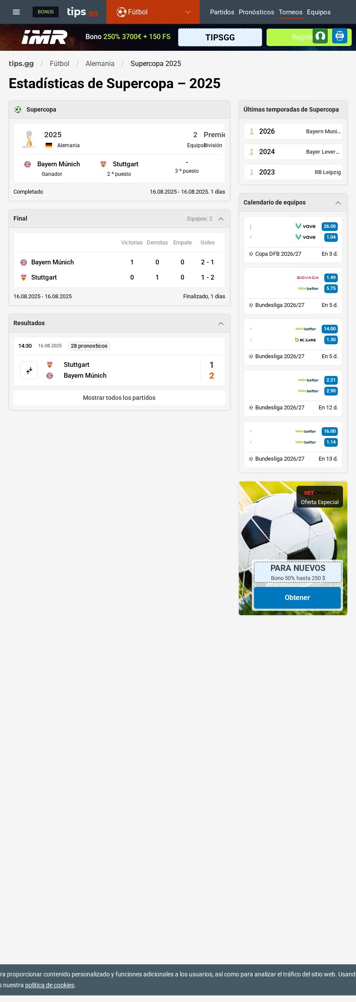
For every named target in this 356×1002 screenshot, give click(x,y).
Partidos (222, 12)
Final (20, 218)
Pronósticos (256, 12)
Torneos (291, 12)
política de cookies (49, 985)
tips (82, 12)
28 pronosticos (89, 346)
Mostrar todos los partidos (119, 398)
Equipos (319, 12)
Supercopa (41, 109)
